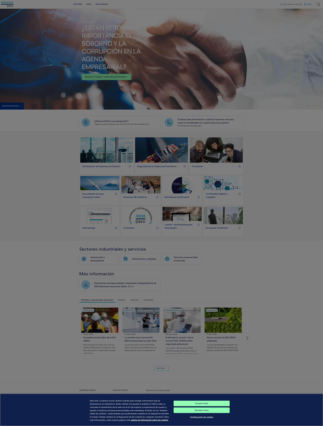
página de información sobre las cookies (149, 420)
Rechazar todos (202, 410)
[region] (161, 410)
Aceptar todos (201, 403)
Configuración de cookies (201, 417)
